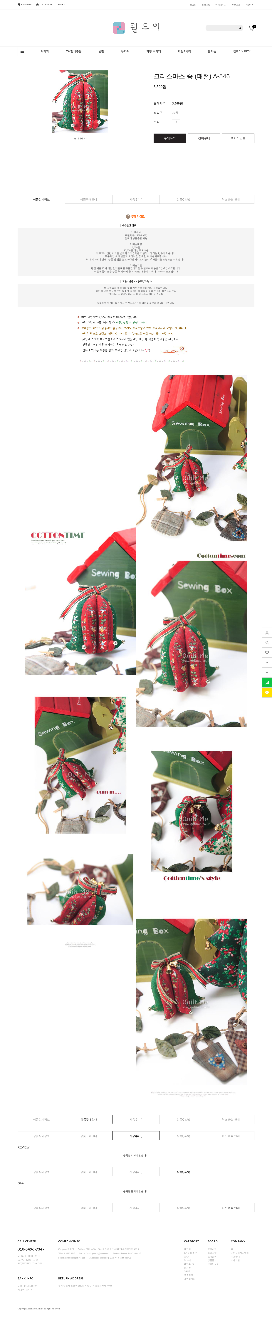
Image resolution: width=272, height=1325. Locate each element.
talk (267, 683)
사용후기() (136, 199)
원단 (101, 51)
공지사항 (212, 1249)
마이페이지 (220, 4)
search (267, 643)
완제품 (212, 51)
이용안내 (235, 1256)
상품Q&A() (183, 199)
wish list (267, 653)
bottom (267, 673)
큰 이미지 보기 (81, 138)
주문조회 (236, 4)
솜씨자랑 (212, 1252)
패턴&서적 (184, 51)
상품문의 (212, 1260)
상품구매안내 (88, 199)
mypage (267, 633)
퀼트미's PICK (242, 51)
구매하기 (170, 138)
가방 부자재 (153, 51)
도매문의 (212, 1256)
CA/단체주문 (74, 51)
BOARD (61, 5)
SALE (187, 1271)
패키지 (45, 51)
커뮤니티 (250, 4)
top (267, 663)
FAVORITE (26, 5)
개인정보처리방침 (240, 1252)
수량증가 (183, 121)
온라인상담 (213, 1264)
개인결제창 (189, 1278)
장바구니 (204, 138)
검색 (240, 28)
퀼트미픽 (188, 1275)
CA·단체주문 (190, 1252)
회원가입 (206, 4)
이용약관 (235, 1260)
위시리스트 (238, 138)
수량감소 (188, 121)
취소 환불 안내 (231, 199)
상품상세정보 (41, 199)
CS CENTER (46, 5)
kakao (267, 693)
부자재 (125, 51)
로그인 (193, 4)
